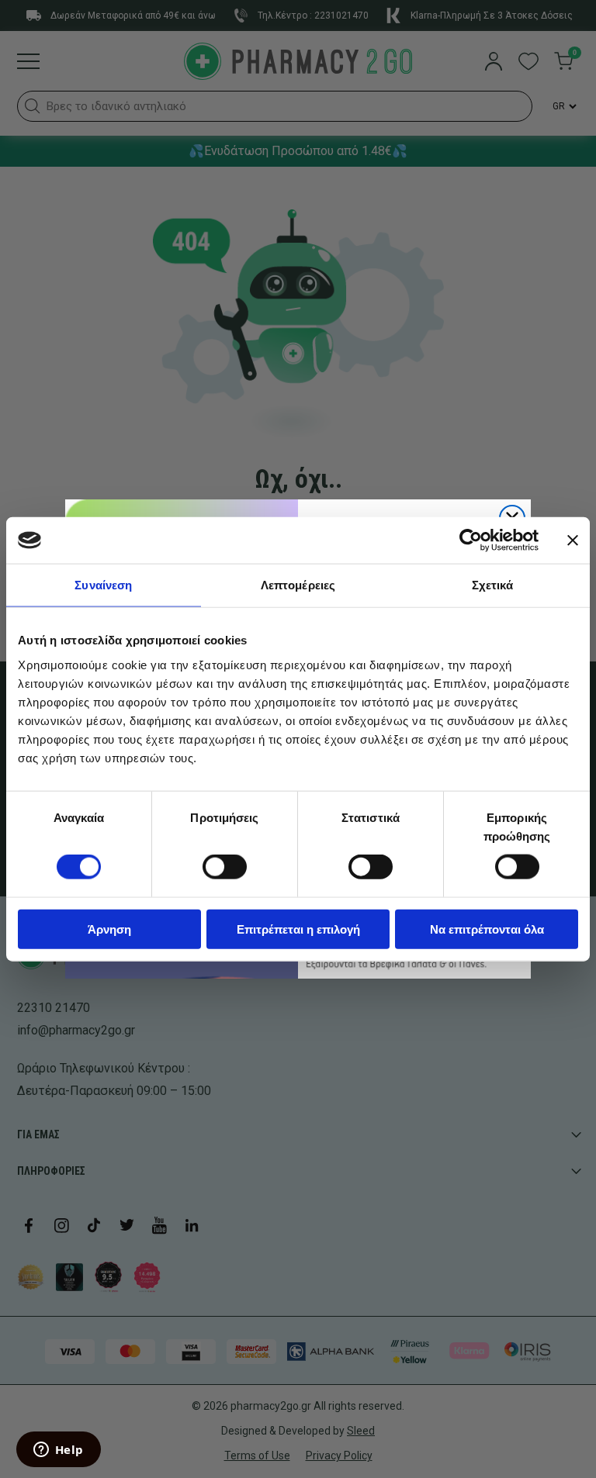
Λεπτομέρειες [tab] (298, 585)
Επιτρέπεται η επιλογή (298, 928)
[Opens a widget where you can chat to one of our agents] (58, 1450)
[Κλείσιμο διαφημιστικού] (572, 540)
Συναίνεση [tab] (103, 585)
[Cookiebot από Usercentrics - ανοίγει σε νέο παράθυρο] (471, 540)
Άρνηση (109, 928)
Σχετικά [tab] (493, 585)
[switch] (225, 867)
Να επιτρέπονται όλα (487, 928)
